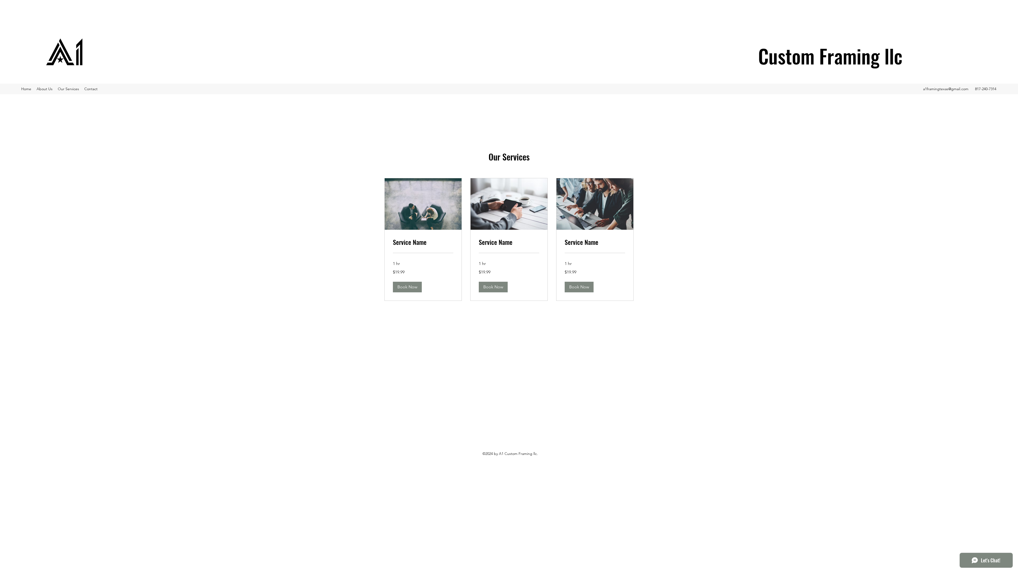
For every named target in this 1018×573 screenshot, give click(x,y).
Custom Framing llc (830, 55)
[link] (423, 242)
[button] (407, 287)
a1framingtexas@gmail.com (945, 88)
